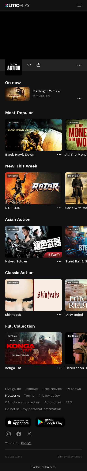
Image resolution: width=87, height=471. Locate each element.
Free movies (52, 389)
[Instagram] (8, 434)
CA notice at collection (22, 402)
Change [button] (26, 443)
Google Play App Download (50, 423)
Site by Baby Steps (70, 456)
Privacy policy (49, 395)
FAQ (68, 402)
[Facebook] (19, 434)
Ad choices (52, 402)
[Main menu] (79, 5)
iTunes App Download (18, 423)
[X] (29, 434)
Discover (31, 389)
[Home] (17, 5)
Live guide (13, 389)
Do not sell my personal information (33, 409)
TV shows (73, 389)
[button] (43, 94)
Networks (12, 395)
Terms (29, 395)
